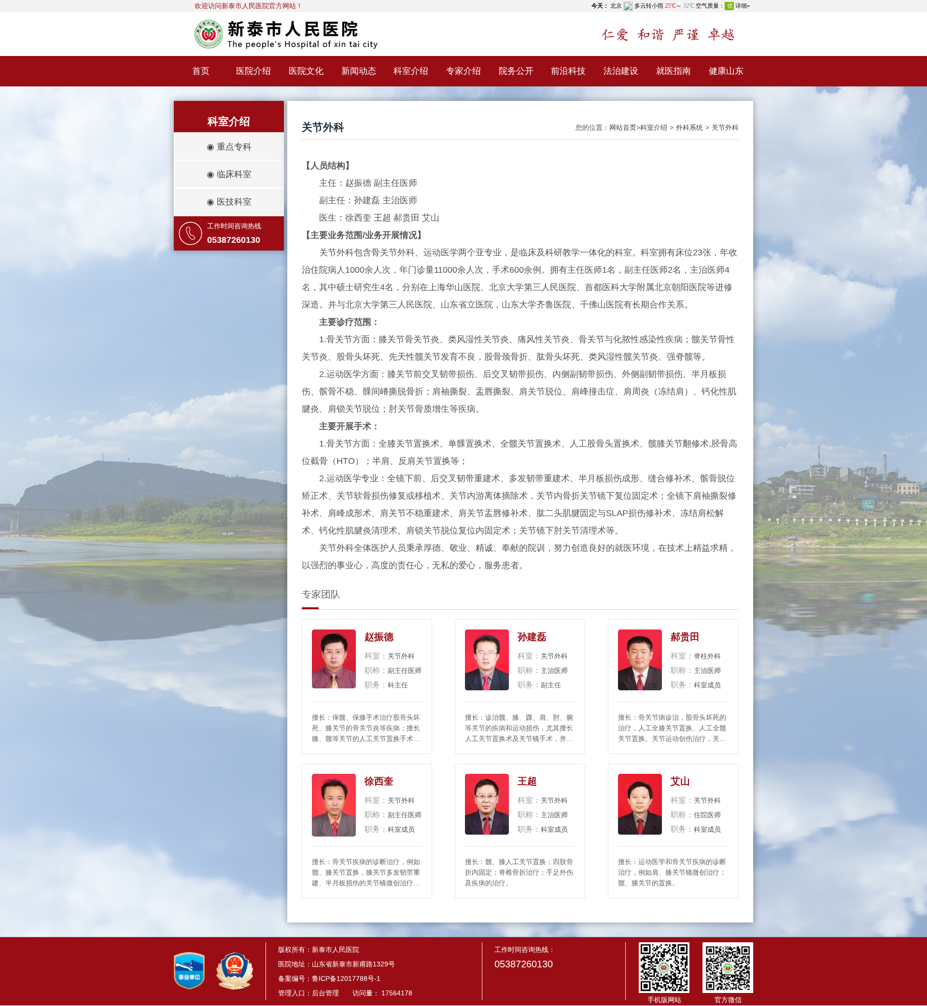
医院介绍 (253, 71)
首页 (201, 71)
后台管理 (325, 993)
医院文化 (306, 71)
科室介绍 (410, 71)
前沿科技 (568, 71)
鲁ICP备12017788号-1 (346, 978)
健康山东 (726, 71)
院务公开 (516, 71)
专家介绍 (463, 71)
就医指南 (673, 71)
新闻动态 (358, 71)
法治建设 (621, 71)
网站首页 (622, 127)
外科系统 (689, 127)
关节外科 (725, 127)
